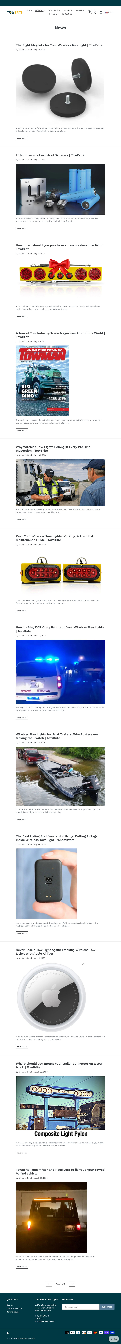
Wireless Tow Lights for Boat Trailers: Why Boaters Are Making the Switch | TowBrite (57, 736)
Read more (22, 138)
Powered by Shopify (27, 1338)
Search (9, 1305)
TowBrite (16, 1338)
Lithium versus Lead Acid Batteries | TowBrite (50, 155)
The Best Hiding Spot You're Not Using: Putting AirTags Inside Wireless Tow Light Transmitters (56, 838)
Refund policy (12, 1312)
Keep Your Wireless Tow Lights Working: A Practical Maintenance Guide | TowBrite (54, 538)
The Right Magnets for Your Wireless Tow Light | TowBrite (59, 45)
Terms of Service (14, 1308)
